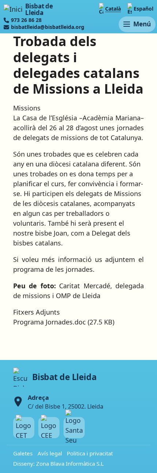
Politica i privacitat (90, 453)
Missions (27, 108)
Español (143, 8)
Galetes (22, 453)
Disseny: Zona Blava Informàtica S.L (58, 463)
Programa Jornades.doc (49, 322)
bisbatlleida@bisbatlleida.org (47, 27)
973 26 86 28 (26, 20)
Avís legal (50, 453)
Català (113, 8)
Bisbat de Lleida (39, 9)
